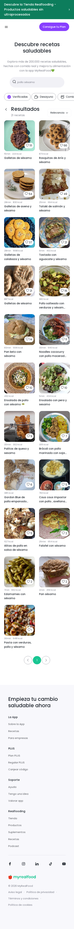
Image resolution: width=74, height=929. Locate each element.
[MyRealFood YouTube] (64, 864)
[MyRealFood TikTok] (50, 864)
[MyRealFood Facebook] (10, 864)
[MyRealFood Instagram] (23, 864)
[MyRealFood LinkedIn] (37, 864)
